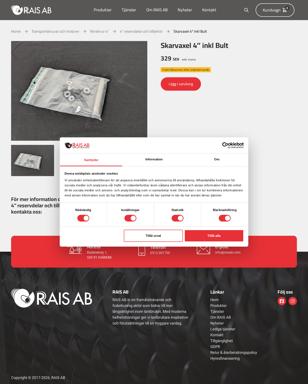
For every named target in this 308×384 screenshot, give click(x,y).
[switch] (130, 218)
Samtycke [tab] (91, 160)
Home (16, 31)
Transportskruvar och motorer (55, 31)
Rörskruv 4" (99, 31)
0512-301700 (160, 253)
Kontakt (209, 10)
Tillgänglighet (221, 341)
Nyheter (185, 10)
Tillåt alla (213, 235)
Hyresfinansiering (225, 358)
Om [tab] (216, 159)
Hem (214, 300)
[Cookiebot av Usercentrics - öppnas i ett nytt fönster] (225, 145)
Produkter (103, 10)
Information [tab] (154, 159)
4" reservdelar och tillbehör (141, 31)
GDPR (215, 346)
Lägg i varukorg (181, 83)
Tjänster (129, 10)
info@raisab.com (228, 252)
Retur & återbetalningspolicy (233, 352)
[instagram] (293, 301)
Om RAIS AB (157, 10)
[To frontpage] (31, 10)
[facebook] (282, 301)
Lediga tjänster (222, 329)
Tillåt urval (153, 235)
